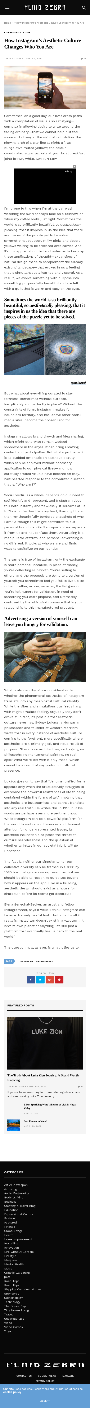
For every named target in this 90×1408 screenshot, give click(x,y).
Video (8, 1322)
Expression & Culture (17, 33)
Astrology (11, 1189)
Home (7, 23)
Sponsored (11, 1293)
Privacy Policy (45, 1381)
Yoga (7, 1331)
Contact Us (24, 1376)
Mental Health (14, 1264)
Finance (9, 1226)
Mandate (68, 1376)
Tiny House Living (16, 1310)
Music (8, 1268)
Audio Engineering (16, 1193)
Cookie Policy (47, 1376)
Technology (12, 1301)
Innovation (11, 1247)
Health (8, 1235)
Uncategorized (14, 1318)
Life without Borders (19, 1251)
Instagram (26, 961)
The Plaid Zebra (13, 58)
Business (10, 1201)
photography (44, 961)
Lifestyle (10, 1255)
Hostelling (11, 1243)
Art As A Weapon (16, 1184)
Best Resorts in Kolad (35, 1121)
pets (7, 1276)
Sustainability (13, 1297)
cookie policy (12, 1392)
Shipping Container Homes (22, 1289)
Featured (10, 1222)
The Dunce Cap (15, 1306)
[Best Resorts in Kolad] (13, 1125)
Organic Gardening (17, 1272)
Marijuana (10, 1260)
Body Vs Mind (13, 1197)
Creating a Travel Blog (20, 1205)
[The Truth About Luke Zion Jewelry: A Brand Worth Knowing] (45, 1043)
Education (11, 1209)
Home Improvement (18, 1239)
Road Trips (11, 1281)
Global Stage (13, 1230)
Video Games (13, 1326)
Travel (8, 1314)
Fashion (9, 1218)
